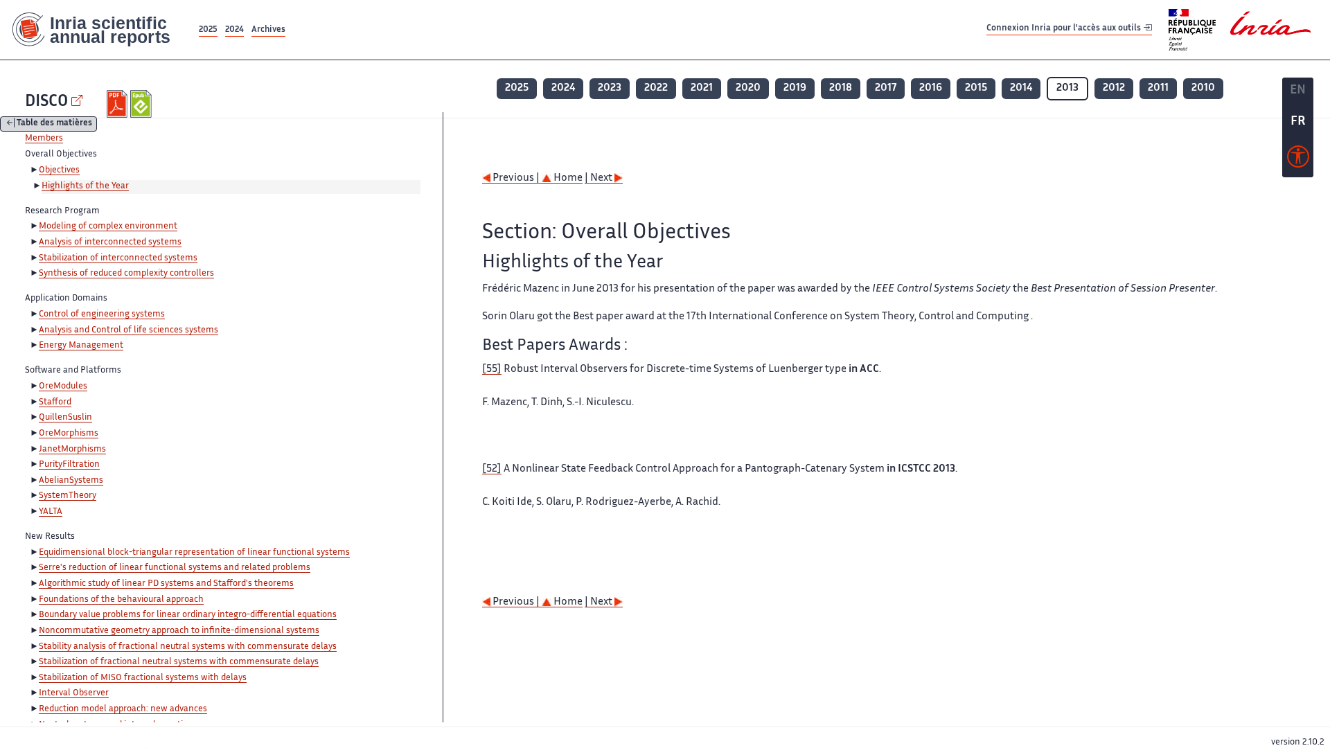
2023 (609, 88)
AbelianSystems (71, 481)
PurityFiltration (69, 465)
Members (44, 138)
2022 (656, 88)
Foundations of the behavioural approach (121, 600)
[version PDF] (119, 104)
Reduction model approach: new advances (123, 709)
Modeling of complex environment (108, 226)
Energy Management (81, 345)
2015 (976, 88)
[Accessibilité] (1298, 160)
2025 (208, 30)
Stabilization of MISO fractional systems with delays (143, 678)
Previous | (516, 178)
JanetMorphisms (72, 449)
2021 (702, 88)
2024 (234, 30)
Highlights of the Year (85, 186)
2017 (885, 88)
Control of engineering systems (102, 314)
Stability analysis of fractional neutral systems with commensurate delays (188, 647)
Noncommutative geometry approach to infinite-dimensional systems (179, 631)
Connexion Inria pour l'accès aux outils (1064, 29)
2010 (1203, 88)
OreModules (63, 386)
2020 (748, 88)
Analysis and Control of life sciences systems (128, 330)
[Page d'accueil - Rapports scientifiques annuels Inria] (98, 29)
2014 (1021, 88)
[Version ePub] (142, 104)
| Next (599, 178)
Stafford (55, 402)
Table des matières (54, 124)
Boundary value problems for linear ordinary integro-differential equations (188, 615)
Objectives (59, 170)
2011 (1158, 88)
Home (567, 178)
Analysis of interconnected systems (110, 242)
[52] (492, 469)
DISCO (46, 102)
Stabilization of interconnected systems (118, 258)
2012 (1114, 88)
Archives (268, 30)
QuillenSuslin (65, 417)
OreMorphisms (68, 433)
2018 (840, 88)
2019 (794, 88)
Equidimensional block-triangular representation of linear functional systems (194, 553)
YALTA (50, 512)
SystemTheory (67, 496)
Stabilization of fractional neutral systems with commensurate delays (179, 662)
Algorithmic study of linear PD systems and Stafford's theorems (166, 584)
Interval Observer (74, 693)
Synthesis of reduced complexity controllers (126, 273)
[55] (492, 369)
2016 (930, 88)
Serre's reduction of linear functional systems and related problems (174, 568)
